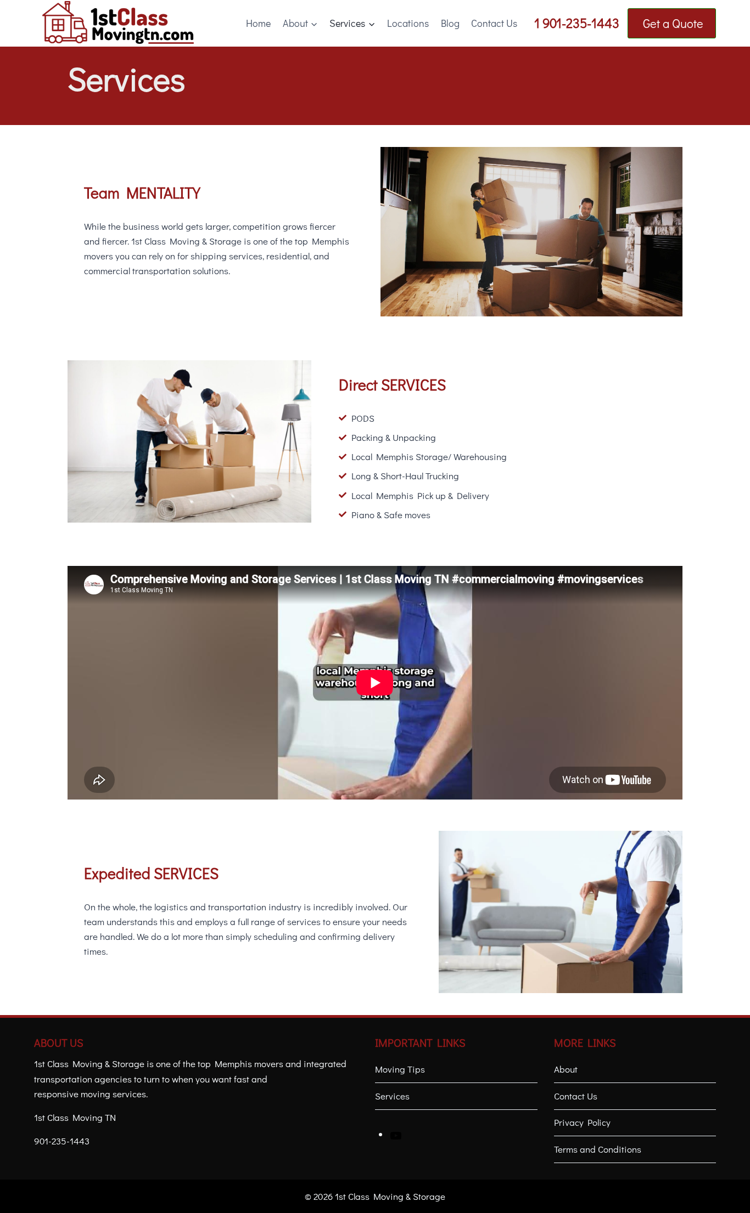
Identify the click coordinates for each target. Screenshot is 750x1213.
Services (392, 1096)
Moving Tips (400, 1069)
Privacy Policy (582, 1122)
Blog (450, 23)
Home (258, 23)
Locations (408, 23)
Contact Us (494, 23)
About (566, 1069)
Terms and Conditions (597, 1149)
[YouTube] (395, 1134)
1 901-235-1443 (576, 22)
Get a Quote (671, 23)
